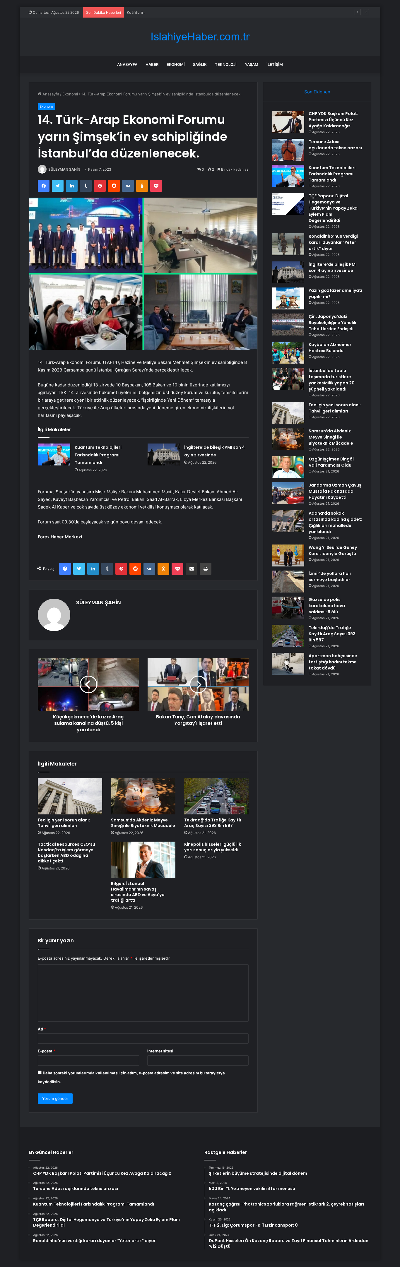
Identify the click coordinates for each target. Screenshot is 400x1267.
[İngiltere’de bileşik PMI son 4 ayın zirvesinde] (164, 454)
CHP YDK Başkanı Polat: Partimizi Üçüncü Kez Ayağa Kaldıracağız (333, 120)
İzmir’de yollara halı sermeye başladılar (330, 577)
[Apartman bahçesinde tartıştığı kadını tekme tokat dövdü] (288, 664)
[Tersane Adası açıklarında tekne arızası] (288, 150)
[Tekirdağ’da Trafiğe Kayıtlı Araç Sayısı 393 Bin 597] (216, 796)
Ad (42, 1029)
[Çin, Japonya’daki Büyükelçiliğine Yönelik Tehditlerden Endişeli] (288, 324)
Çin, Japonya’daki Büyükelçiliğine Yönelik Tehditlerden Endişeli (332, 323)
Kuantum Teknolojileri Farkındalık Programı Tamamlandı (176, 12)
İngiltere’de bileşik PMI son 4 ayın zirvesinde (333, 267)
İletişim (274, 64)
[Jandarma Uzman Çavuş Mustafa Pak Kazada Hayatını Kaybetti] (288, 493)
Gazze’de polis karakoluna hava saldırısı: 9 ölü (327, 606)
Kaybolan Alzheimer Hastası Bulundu (330, 348)
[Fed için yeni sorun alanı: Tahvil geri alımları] (70, 796)
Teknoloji (226, 64)
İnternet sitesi (160, 1051)
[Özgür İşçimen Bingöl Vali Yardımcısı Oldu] (288, 467)
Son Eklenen (317, 92)
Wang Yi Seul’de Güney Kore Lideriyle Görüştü (333, 551)
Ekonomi (176, 64)
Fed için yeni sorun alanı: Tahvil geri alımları (64, 822)
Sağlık (200, 64)
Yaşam (251, 64)
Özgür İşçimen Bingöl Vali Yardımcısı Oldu (331, 462)
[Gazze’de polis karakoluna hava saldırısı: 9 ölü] (288, 608)
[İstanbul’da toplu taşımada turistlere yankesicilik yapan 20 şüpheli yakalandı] (288, 379)
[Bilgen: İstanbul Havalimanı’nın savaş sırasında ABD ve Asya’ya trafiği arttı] (143, 860)
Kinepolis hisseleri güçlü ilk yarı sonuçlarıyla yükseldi (212, 847)
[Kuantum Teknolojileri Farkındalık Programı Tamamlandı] (54, 454)
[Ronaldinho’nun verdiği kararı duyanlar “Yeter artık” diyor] (288, 244)
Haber (152, 64)
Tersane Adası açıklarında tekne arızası (335, 145)
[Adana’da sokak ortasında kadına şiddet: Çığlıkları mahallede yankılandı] (288, 521)
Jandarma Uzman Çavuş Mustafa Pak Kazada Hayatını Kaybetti (335, 491)
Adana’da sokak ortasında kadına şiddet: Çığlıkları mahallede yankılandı (335, 522)
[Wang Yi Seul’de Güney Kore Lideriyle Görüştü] (288, 555)
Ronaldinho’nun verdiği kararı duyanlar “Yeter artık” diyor (333, 242)
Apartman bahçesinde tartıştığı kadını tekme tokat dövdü (333, 662)
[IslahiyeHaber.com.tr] (200, 37)
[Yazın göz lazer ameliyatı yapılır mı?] (288, 298)
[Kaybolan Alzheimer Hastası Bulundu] (288, 353)
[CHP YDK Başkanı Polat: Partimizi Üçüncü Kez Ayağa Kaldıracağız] (288, 122)
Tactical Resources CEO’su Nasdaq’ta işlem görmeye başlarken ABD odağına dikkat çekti (66, 852)
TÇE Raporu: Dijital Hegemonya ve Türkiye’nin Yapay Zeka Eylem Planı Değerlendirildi (333, 208)
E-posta (46, 1051)
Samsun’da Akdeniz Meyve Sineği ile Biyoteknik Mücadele (143, 822)
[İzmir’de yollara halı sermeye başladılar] (288, 582)
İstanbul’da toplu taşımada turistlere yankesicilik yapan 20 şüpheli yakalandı (332, 380)
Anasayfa (127, 64)
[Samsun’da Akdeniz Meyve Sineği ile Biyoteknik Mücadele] (143, 796)
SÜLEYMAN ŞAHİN (64, 169)
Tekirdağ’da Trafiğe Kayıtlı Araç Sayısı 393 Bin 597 (212, 822)
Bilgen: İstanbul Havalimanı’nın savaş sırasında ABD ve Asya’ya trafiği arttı (138, 892)
